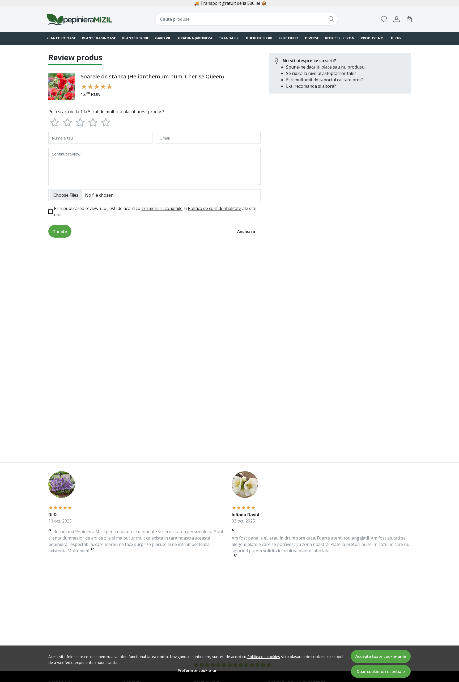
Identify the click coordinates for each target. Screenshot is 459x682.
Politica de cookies (263, 656)
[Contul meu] (396, 19)
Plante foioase (61, 38)
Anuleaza (246, 231)
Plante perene (135, 38)
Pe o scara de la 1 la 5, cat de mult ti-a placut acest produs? (106, 112)
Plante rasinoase (99, 38)
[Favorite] (384, 19)
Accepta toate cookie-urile (380, 656)
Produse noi (373, 38)
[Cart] (409, 19)
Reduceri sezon (339, 38)
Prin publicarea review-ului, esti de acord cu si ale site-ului (156, 211)
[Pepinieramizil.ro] (79, 19)
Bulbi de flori (259, 38)
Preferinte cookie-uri (198, 670)
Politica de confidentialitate (214, 208)
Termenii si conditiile (161, 208)
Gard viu (163, 38)
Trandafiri (229, 38)
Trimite (60, 231)
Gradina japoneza (195, 38)
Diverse (312, 38)
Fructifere (289, 38)
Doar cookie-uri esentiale (381, 671)
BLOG (396, 38)
